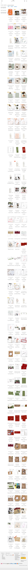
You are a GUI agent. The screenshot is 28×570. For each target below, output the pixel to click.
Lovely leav (15, 6)
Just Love (10, 211)
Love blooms (24, 238)
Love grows (11, 170)
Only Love (17, 183)
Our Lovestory (17, 73)
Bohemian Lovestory (10, 47)
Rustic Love (24, 333)
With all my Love (24, 439)
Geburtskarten (16, 554)
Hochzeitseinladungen (17, 555)
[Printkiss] (13, 0)
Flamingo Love (10, 531)
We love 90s (17, 492)
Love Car (17, 249)
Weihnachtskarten (17, 559)
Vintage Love (23, 170)
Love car (10, 333)
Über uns (3, 554)
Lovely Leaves (11, 73)
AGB (2, 556)
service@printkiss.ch (23, 554)
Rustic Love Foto (24, 293)
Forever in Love (17, 19)
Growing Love (17, 142)
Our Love (11, 360)
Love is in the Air (24, 250)
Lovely (8, 6)
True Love (10, 101)
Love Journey (24, 265)
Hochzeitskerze (17, 556)
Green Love (17, 46)
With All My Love (11, 346)
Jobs (2, 555)
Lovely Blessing (10, 60)
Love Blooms (11, 319)
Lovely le (12, 6)
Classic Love (17, 211)
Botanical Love (17, 114)
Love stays (10, 238)
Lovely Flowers (24, 197)
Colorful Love (10, 19)
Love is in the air (24, 156)
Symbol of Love (17, 197)
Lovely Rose (17, 292)
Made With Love (24, 128)
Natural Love (17, 156)
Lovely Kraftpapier (17, 546)
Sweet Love (10, 249)
